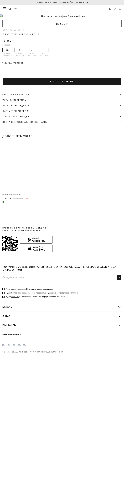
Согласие (15, 293)
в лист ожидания (62, 81)
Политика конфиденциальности (47, 352)
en (15, 8)
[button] (50, 16)
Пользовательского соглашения (39, 289)
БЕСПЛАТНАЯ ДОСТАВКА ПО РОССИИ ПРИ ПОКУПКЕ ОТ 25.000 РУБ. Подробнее (62, 2)
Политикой (74, 293)
